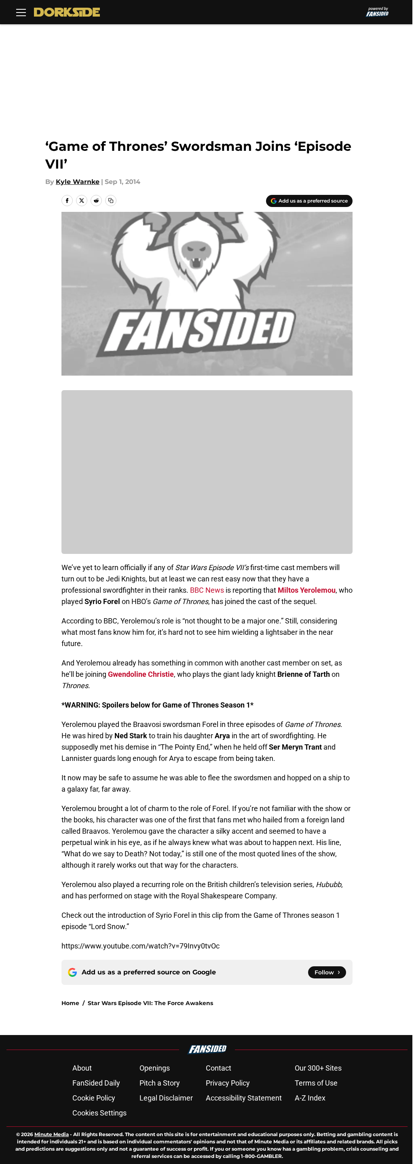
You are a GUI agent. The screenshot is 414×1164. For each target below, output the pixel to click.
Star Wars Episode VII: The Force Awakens (150, 1003)
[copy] (110, 200)
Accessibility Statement (244, 1098)
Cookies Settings (99, 1113)
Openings (154, 1068)
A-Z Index (310, 1098)
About (82, 1068)
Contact (218, 1068)
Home (70, 1003)
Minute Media (51, 1134)
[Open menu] (21, 12)
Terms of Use (316, 1083)
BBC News (207, 590)
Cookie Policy (93, 1098)
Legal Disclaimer (166, 1098)
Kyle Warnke (77, 182)
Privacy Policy (228, 1083)
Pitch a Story (159, 1083)
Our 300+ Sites (318, 1068)
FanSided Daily (96, 1083)
